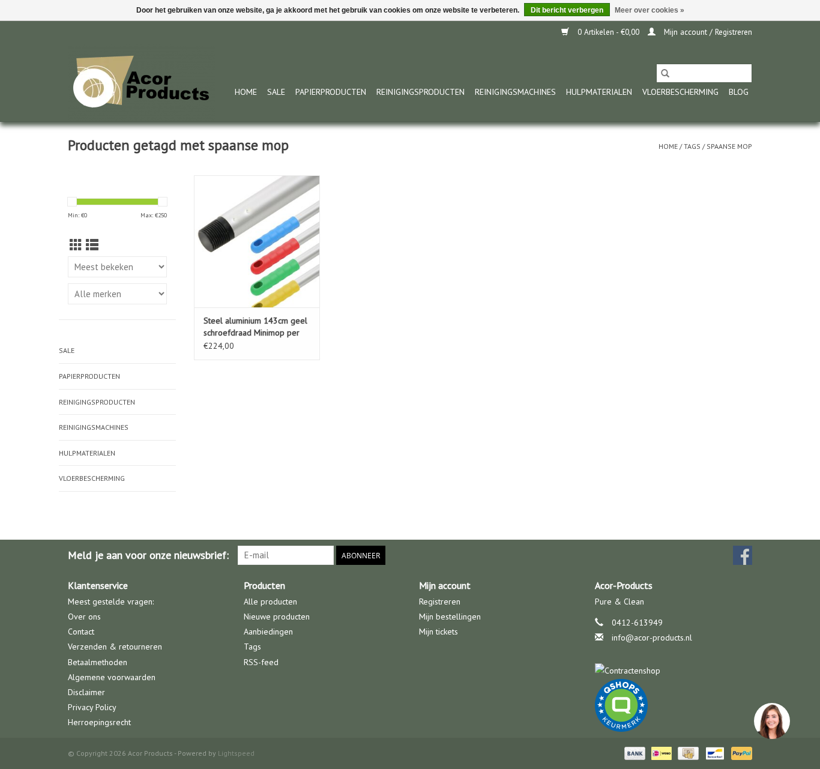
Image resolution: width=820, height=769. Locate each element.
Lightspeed (236, 753)
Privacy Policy (92, 707)
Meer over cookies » (649, 10)
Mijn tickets (438, 631)
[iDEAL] (660, 752)
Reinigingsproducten (420, 91)
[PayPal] (739, 752)
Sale (276, 91)
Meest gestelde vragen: (111, 601)
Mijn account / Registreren (707, 32)
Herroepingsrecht (99, 722)
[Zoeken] (665, 73)
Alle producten (270, 601)
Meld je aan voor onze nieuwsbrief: (148, 555)
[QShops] (674, 705)
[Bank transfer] (633, 752)
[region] (771, 720)
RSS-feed (261, 662)
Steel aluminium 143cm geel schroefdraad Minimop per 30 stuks (255, 327)
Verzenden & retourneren (115, 646)
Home (246, 91)
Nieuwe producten (277, 616)
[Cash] (687, 752)
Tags (692, 146)
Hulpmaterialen (599, 91)
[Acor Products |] (141, 82)
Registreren (439, 601)
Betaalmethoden (97, 662)
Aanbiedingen (268, 631)
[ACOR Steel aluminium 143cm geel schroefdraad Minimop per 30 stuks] (257, 241)
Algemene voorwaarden (111, 677)
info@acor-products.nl (652, 637)
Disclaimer (86, 692)
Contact (81, 631)
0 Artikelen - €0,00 (608, 32)
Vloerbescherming (680, 91)
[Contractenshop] (674, 670)
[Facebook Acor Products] (742, 555)
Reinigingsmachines (515, 91)
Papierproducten (330, 91)
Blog (739, 91)
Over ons (84, 616)
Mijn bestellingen (450, 616)
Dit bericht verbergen (567, 10)
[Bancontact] (714, 752)
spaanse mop (729, 146)
